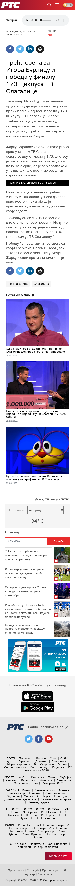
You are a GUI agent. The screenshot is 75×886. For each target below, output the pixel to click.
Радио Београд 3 (21, 828)
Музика (64, 790)
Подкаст (58, 767)
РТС (9, 844)
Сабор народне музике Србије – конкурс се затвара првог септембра (26, 591)
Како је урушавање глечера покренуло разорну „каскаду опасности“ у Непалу (25, 628)
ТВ (7, 809)
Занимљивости (44, 790)
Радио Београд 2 (57, 825)
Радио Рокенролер (41, 831)
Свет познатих (55, 793)
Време (62, 764)
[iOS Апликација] (38, 655)
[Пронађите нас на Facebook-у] (39, 739)
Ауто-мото (64, 780)
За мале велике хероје (56, 799)
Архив (37, 837)
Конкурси (24, 847)
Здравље (13, 796)
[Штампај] (40, 49)
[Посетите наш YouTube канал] (49, 739)
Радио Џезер (56, 834)
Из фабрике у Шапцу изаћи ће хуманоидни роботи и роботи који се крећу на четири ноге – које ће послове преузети (28, 611)
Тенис (52, 777)
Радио (10, 825)
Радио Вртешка (32, 834)
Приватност (16, 870)
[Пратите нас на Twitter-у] (29, 739)
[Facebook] (10, 49)
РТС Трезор (49, 815)
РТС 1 (16, 809)
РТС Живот (48, 812)
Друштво (41, 761)
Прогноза (17, 510)
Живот (25, 790)
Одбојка (65, 777)
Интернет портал (46, 847)
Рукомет (11, 780)
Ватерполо (28, 780)
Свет (53, 758)
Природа (60, 796)
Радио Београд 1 (29, 825)
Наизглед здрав (38, 802)
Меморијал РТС (52, 783)
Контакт (20, 844)
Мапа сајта (58, 856)
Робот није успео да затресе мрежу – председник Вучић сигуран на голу (24, 573)
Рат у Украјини (44, 764)
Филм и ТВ (31, 796)
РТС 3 (40, 809)
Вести (11, 758)
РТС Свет (54, 809)
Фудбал (22, 777)
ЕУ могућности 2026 (48, 769)
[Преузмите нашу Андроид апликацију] (37, 707)
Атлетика (46, 780)
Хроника (25, 761)
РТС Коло (30, 815)
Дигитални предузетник (20, 799)
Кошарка (37, 777)
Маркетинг (36, 844)
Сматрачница (39, 767)
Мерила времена (18, 764)
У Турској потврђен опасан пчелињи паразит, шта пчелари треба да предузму (26, 555)
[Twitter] (20, 49)
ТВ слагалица (18, 284)
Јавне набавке (57, 844)
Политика (25, 758)
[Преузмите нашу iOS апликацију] (37, 696)
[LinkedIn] (30, 49)
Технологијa (17, 793)
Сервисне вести (15, 767)
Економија (59, 761)
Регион (41, 758)
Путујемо (35, 793)
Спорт (9, 777)
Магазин (12, 790)
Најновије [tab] (13, 532)
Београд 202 (45, 828)
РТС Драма (29, 812)
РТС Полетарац (44, 818)
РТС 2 (28, 809)
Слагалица (41, 284)
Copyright (33, 870)
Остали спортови (26, 783)
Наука (46, 796)
